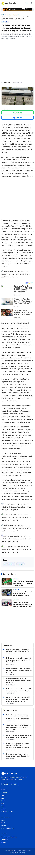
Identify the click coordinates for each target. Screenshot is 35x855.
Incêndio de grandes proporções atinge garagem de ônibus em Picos (18, 755)
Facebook (5, 784)
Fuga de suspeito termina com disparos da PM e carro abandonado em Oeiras (18, 680)
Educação (16, 15)
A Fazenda (4, 792)
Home (3, 820)
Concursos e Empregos (7, 811)
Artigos (3, 795)
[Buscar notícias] (32, 3)
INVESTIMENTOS (9, 564)
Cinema (3, 808)
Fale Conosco (5, 823)
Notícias (9, 15)
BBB (2, 798)
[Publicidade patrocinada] (17, 9)
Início (2, 15)
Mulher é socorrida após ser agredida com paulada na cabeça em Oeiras (18, 690)
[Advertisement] (17, 60)
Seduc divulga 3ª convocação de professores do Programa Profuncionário (23, 583)
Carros (3, 806)
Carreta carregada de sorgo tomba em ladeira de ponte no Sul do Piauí (19, 736)
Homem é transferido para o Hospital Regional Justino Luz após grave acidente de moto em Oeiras (18, 699)
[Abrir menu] (27, 3)
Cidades (3, 842)
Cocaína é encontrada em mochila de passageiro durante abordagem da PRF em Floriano (18, 727)
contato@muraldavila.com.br (9, 837)
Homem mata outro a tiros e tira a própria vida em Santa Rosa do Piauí (18, 651)
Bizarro (3, 800)
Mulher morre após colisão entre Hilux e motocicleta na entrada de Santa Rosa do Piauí (19, 660)
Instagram (14, 784)
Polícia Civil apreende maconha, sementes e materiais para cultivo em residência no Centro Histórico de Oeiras (18, 717)
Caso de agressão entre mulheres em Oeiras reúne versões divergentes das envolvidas (19, 670)
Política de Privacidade (7, 828)
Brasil (2, 803)
